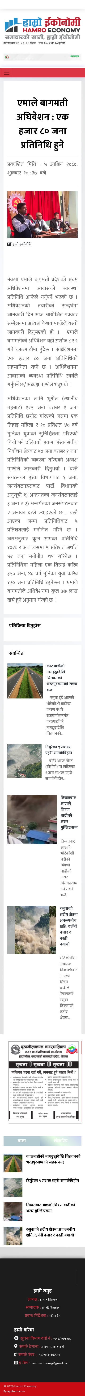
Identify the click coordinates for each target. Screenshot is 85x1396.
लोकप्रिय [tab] (61, 1141)
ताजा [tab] (22, 1141)
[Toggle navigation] (6, 72)
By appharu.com (14, 1391)
